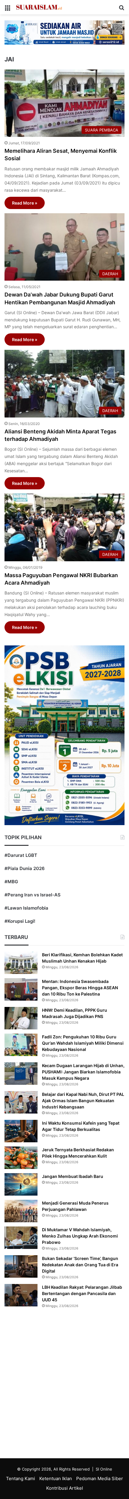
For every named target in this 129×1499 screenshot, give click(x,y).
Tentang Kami (20, 1478)
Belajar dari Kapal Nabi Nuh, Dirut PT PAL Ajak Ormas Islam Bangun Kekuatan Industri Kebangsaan (83, 1100)
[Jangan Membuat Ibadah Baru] (21, 1184)
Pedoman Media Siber (99, 1478)
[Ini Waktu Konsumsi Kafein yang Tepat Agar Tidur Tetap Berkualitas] (21, 1131)
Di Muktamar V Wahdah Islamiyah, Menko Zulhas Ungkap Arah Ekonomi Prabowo (80, 1236)
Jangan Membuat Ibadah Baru (72, 1176)
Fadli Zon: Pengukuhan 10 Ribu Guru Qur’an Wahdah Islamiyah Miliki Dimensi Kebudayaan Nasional (83, 1043)
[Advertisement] (64, 1384)
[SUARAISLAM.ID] (39, 7)
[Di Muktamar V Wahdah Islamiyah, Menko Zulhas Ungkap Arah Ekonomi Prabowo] (21, 1237)
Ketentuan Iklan (55, 1478)
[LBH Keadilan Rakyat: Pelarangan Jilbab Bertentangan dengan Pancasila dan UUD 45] (21, 1295)
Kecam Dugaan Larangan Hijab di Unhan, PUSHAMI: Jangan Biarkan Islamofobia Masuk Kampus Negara (83, 1072)
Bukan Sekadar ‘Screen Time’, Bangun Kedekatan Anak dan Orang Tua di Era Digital (80, 1264)
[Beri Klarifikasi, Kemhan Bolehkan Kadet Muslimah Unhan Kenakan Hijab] (21, 963)
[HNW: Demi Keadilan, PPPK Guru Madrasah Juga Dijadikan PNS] (21, 1018)
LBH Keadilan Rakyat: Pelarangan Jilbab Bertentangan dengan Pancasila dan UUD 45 (82, 1293)
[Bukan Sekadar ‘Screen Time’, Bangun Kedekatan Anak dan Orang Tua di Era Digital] (21, 1266)
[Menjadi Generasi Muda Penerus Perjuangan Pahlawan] (21, 1211)
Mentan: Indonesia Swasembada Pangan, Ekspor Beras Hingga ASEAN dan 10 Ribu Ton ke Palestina (80, 987)
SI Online (104, 1469)
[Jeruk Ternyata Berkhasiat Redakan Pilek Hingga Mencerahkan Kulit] (21, 1157)
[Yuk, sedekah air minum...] (64, 32)
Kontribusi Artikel (64, 1488)
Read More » (24, 202)
